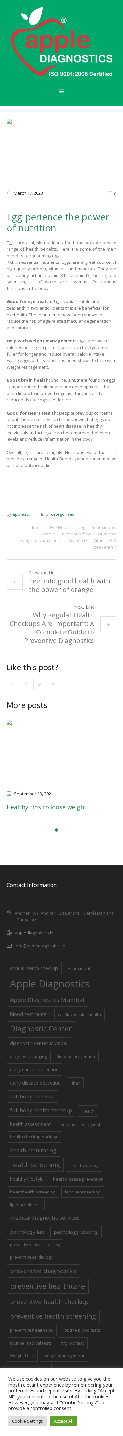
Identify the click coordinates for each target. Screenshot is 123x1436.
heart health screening (32, 1192)
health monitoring (33, 1150)
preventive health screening (53, 1316)
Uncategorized (60, 514)
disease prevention (75, 1056)
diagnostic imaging (28, 1056)
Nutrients (107, 534)
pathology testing (76, 1231)
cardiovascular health (79, 1014)
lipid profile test (25, 1205)
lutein (37, 527)
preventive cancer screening (35, 1244)
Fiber (75, 1083)
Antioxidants (104, 527)
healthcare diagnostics (83, 1124)
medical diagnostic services (45, 1217)
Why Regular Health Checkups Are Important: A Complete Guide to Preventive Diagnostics (52, 628)
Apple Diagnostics (50, 983)
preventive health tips (31, 1330)
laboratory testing (82, 1192)
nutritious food (77, 534)
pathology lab (27, 1231)
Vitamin (48, 534)
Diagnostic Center (41, 1028)
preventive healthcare (47, 1286)
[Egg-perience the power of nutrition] (61, 152)
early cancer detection (34, 1069)
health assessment (30, 1124)
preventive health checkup (49, 1301)
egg (81, 527)
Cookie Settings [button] (27, 1421)
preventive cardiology (31, 1257)
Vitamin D (77, 540)
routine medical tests (31, 1343)
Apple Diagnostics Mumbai (47, 1000)
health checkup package (34, 1137)
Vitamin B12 (104, 540)
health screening (35, 1164)
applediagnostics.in (34, 933)
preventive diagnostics (43, 1271)
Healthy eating (84, 1166)
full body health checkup (41, 1110)
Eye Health (60, 527)
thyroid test (72, 1343)
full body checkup (32, 1096)
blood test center (29, 1014)
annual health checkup (34, 968)
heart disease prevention (78, 1179)
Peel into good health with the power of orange (69, 585)
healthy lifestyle (27, 1178)
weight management (41, 540)
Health (87, 1111)
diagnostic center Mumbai (38, 1043)
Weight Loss (22, 1356)
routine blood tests (81, 1330)
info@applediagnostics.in (40, 946)
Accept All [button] (63, 1421)
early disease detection (35, 1082)
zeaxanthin (105, 547)
